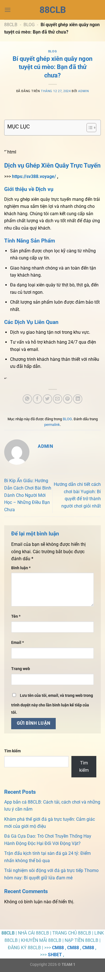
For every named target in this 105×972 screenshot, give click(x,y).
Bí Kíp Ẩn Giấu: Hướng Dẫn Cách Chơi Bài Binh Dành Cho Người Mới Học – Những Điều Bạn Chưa (27, 495)
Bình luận (21, 568)
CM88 (58, 947)
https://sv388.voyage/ (34, 176)
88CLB (52, 9)
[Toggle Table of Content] (88, 127)
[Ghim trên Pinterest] (67, 399)
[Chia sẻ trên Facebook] (37, 399)
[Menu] (7, 10)
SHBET (55, 954)
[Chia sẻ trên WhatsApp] (27, 399)
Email (17, 642)
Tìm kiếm (12, 751)
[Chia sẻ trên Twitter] (47, 399)
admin (83, 91)
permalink (52, 424)
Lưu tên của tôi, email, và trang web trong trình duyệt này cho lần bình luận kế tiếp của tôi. (52, 704)
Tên (15, 616)
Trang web (20, 668)
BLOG (29, 24)
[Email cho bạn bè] (57, 399)
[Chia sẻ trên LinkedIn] (77, 399)
